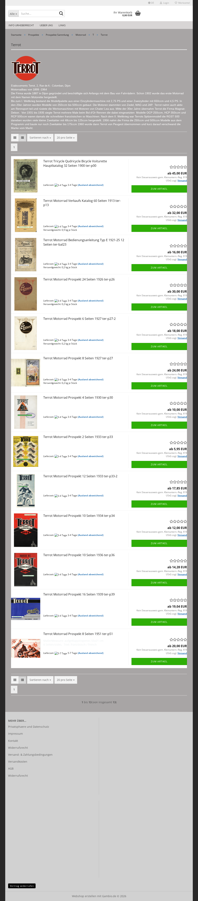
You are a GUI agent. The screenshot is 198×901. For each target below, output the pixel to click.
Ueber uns (46, 25)
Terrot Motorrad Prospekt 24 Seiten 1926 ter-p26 (79, 279)
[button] (151, 3)
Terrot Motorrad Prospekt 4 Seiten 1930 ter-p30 (78, 397)
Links (62, 25)
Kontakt (13, 741)
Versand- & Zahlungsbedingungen (30, 754)
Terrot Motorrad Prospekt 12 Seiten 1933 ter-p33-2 (80, 476)
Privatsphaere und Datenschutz (28, 726)
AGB (11, 768)
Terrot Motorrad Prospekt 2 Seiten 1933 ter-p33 (78, 437)
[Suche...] (61, 13)
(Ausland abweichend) (90, 185)
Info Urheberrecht (21, 25)
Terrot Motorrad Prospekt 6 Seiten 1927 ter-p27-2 (79, 319)
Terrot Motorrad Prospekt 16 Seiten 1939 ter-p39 (79, 594)
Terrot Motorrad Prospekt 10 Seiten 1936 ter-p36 (79, 555)
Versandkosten (17, 761)
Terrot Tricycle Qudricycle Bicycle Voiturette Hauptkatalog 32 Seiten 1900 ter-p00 (75, 163)
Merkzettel (183, 2)
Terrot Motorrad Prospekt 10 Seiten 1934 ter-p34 (79, 516)
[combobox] (40, 137)
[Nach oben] (187, 895)
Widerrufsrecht (18, 747)
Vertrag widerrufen (22, 886)
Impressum (15, 733)
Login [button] (165, 2)
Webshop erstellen (84, 896)
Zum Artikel (159, 188)
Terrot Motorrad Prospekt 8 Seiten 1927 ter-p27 (78, 358)
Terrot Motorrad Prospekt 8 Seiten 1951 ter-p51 (78, 634)
